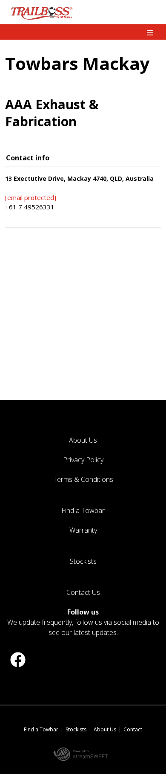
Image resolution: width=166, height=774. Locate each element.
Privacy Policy (83, 459)
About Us (83, 440)
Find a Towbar (83, 510)
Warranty (83, 530)
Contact (132, 729)
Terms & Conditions (83, 479)
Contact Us (83, 592)
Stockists (83, 561)
